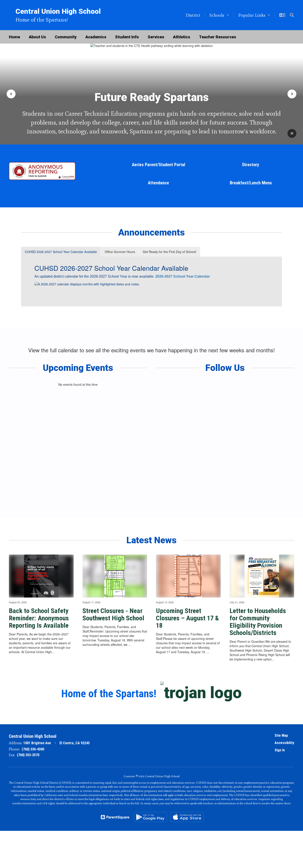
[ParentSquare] (115, 817)
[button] (219, 15)
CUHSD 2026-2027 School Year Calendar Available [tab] (61, 251)
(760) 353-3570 (28, 755)
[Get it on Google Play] (150, 817)
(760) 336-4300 (33, 749)
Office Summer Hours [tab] (120, 251)
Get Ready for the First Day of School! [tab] (169, 251)
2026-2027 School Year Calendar (182, 276)
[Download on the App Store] (187, 817)
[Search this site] (292, 15)
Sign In (280, 750)
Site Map (281, 735)
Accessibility (284, 743)
